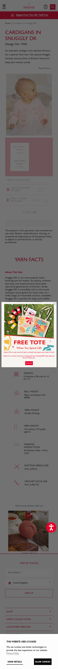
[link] (29, 327)
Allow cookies (42, 661)
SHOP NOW (29, 363)
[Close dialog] (54, 303)
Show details (15, 661)
